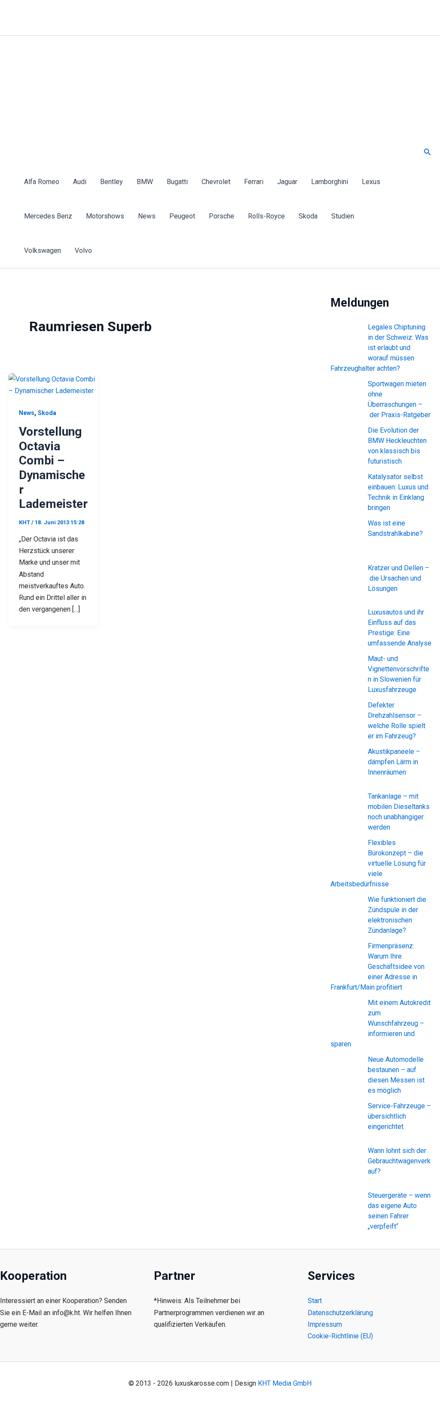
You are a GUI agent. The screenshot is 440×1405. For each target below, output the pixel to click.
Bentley (111, 182)
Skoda (308, 216)
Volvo (83, 250)
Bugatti (177, 182)
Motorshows (105, 216)
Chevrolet (216, 182)
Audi (79, 182)
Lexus (371, 182)
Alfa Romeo (41, 182)
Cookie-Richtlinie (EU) (340, 1336)
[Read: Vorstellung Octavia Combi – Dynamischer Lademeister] (53, 384)
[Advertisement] (211, 100)
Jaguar (287, 182)
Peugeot (182, 216)
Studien (342, 216)
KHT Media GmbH (285, 1383)
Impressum (325, 1324)
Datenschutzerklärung (340, 1313)
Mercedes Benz (48, 216)
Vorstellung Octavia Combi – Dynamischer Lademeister (53, 467)
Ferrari (253, 182)
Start (315, 1301)
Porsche (221, 216)
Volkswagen (42, 250)
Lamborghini (329, 182)
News (147, 216)
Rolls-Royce (266, 216)
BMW (145, 182)
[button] (427, 152)
